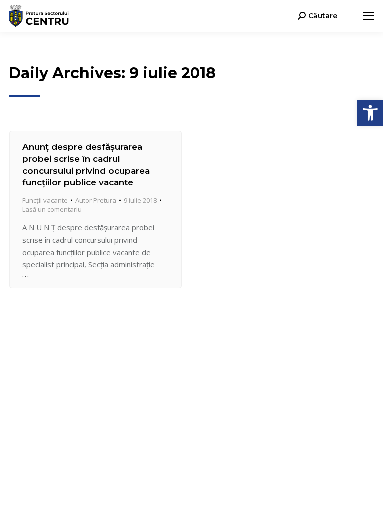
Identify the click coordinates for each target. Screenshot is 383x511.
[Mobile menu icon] (368, 16)
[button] (370, 113)
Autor (95, 200)
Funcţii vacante (45, 200)
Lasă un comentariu (52, 209)
